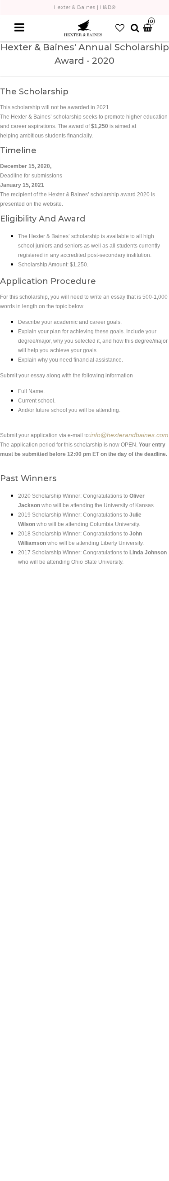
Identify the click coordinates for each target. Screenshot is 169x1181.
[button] (119, 28)
